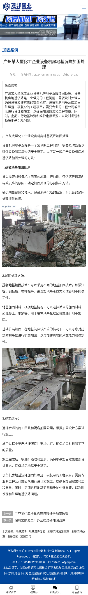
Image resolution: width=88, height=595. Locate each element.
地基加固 (12, 536)
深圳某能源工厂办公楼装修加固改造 (40, 520)
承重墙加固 (72, 567)
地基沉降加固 (37, 531)
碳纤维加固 (77, 573)
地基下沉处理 (23, 573)
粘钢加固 (37, 579)
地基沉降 (21, 531)
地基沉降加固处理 (58, 531)
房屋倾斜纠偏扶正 (59, 573)
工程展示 (33, 592)
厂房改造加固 (56, 567)
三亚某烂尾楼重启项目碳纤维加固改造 (41, 513)
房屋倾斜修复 (40, 573)
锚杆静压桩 (50, 579)
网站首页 (11, 592)
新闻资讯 (55, 592)
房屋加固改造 (39, 567)
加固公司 (25, 536)
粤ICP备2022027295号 (57, 556)
